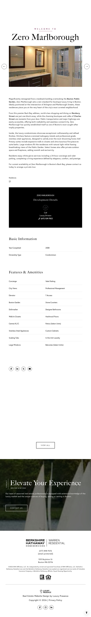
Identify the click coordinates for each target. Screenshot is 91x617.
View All (45, 445)
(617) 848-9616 (45, 551)
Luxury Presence (60, 596)
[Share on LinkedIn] (17, 369)
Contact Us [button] (16, 508)
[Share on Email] (30, 369)
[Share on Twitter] (23, 369)
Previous (4, 66)
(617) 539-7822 (47, 218)
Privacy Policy (55, 600)
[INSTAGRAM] (45, 607)
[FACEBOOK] (40, 607)
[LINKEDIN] (51, 607)
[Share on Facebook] (11, 369)
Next (86, 66)
